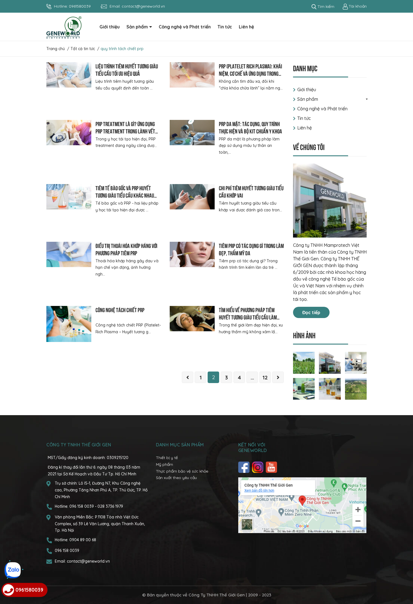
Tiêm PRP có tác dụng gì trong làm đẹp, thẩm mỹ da (251, 248)
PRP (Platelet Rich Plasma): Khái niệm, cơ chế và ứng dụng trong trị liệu (250, 73)
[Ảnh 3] (356, 362)
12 (265, 377)
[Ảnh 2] (330, 362)
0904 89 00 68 (82, 539)
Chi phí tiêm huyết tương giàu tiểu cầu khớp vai (251, 191)
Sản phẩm (307, 99)
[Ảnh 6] (356, 388)
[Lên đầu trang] (403, 577)
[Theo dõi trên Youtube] (272, 467)
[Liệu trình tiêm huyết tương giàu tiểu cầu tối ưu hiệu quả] (68, 75)
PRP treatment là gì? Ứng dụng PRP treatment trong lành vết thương (125, 131)
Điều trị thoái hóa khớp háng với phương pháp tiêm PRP (126, 248)
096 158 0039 (82, 506)
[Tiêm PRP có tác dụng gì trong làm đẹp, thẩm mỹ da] (192, 254)
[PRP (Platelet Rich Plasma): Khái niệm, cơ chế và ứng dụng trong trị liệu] (192, 75)
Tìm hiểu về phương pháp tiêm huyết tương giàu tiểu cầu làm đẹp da (248, 317)
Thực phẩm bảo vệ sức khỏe (182, 471)
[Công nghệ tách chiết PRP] (68, 324)
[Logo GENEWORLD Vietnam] (63, 27)
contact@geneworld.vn (143, 6)
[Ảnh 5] (330, 388)
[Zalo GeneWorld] (12, 570)
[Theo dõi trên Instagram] (258, 467)
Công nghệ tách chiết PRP (120, 309)
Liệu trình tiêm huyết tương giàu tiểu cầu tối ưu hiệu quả (127, 69)
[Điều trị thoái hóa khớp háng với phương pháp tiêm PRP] (68, 254)
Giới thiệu (306, 89)
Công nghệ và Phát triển (322, 108)
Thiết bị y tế (167, 457)
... (252, 377)
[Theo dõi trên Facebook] (244, 467)
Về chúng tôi (308, 146)
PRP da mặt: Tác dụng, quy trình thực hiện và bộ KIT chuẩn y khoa (250, 127)
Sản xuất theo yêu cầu (176, 477)
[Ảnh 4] (304, 388)
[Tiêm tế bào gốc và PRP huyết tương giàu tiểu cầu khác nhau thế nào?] (68, 196)
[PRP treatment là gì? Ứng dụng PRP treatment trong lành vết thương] (68, 132)
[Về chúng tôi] (330, 201)
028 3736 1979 (110, 506)
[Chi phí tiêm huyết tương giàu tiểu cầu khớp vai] (192, 196)
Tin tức (304, 118)
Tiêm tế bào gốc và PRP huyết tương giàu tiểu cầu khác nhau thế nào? (125, 195)
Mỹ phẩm (164, 464)
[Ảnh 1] (304, 362)
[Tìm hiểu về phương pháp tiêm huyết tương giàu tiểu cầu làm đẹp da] (192, 318)
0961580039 (80, 6)
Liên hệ (304, 128)
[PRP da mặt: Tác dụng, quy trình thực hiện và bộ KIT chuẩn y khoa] (192, 132)
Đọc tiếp (311, 312)
